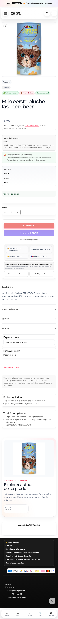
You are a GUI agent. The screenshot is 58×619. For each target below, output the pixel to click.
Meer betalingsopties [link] (29, 240)
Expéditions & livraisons (15, 549)
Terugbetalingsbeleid (17, 591)
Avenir (7, 173)
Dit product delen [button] (12, 367)
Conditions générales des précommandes (23, 559)
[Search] (47, 13)
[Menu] (5, 13)
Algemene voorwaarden (17, 597)
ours (6, 182)
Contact (9, 546)
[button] (54, 13)
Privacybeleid (17, 594)
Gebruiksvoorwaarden (15, 563)
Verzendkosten (32, 125)
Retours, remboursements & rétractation (22, 552)
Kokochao (9, 587)
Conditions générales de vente (18, 556)
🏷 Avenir (6, 82)
